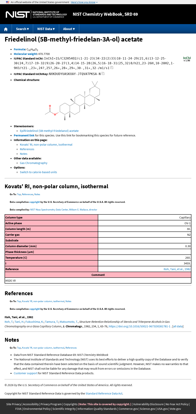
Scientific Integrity (64, 409)
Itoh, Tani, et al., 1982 (177, 269)
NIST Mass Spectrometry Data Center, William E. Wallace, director (63, 209)
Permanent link (24, 135)
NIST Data (44, 29)
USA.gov (162, 409)
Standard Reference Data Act (104, 393)
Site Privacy (13, 404)
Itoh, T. (9, 322)
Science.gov (147, 409)
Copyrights (71, 404)
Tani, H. (19, 322)
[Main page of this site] (6, 28)
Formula (19, 49)
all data (178, 326)
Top (19, 194)
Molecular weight (25, 54)
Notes (23, 154)
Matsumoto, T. (69, 322)
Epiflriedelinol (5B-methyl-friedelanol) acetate (49, 131)
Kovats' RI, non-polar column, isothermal (46, 144)
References (27, 149)
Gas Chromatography (33, 163)
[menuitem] (6, 28)
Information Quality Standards (97, 409)
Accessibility (31, 404)
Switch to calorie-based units (38, 172)
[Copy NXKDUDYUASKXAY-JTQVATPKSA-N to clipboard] (103, 74)
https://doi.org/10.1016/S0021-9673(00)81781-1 (139, 326)
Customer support (25, 373)
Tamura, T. (51, 322)
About (67, 29)
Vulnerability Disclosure (148, 404)
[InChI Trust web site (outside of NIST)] (187, 61)
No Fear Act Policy (177, 404)
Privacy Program (51, 404)
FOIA (18, 409)
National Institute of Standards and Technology (36, 14)
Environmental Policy (37, 409)
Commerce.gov (128, 409)
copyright (34, 202)
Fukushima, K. (34, 322)
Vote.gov (175, 409)
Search (21, 29)
